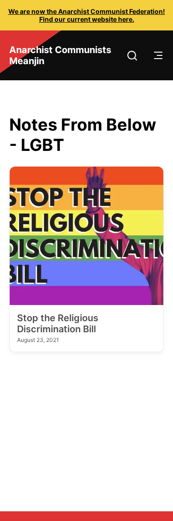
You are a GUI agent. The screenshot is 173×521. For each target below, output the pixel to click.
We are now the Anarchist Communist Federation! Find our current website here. (86, 15)
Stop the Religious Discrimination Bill (57, 323)
